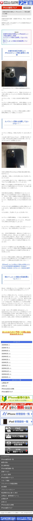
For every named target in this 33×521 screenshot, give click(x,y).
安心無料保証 (5, 465)
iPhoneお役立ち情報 (8, 389)
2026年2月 (5, 362)
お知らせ (4, 386)
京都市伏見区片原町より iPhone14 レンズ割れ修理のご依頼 (16, 35)
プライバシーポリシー (8, 489)
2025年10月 (5, 374)
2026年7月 (5, 347)
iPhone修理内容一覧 (7, 459)
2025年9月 (5, 377)
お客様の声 (5, 383)
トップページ (5, 456)
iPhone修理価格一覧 (7, 468)
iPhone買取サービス (7, 477)
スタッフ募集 (5, 480)
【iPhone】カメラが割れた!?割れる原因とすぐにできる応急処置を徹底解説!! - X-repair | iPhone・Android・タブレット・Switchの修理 (16, 266)
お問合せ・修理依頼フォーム (10, 495)
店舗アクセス (5, 471)
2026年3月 (5, 359)
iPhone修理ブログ (7, 391)
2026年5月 (5, 353)
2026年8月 (5, 345)
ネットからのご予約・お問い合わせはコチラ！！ (16, 333)
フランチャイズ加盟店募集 (9, 483)
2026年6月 (5, 350)
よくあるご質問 (6, 474)
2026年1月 (5, 365)
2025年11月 (5, 371)
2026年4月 (5, 356)
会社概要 (4, 486)
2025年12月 (5, 368)
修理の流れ (4, 462)
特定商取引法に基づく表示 (9, 492)
